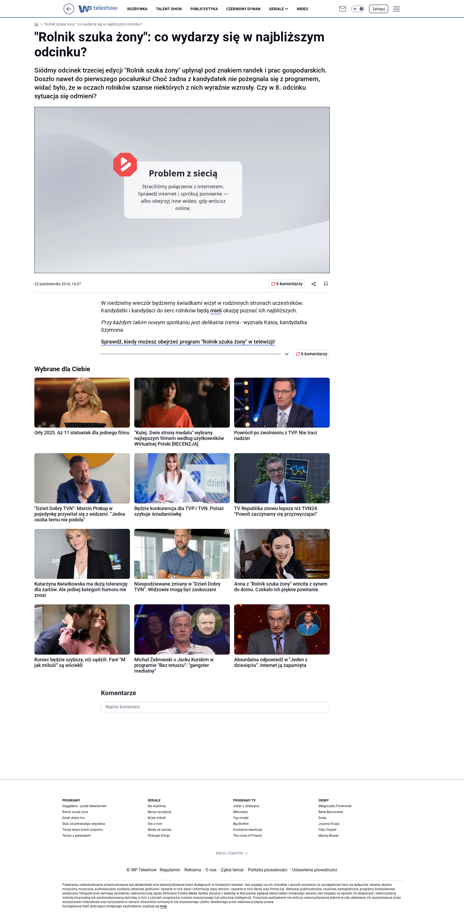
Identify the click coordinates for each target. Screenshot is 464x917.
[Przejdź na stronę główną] (68, 12)
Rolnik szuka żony (75, 812)
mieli (216, 310)
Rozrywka (137, 9)
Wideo (302, 9)
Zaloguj (378, 9)
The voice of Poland (247, 835)
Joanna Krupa (328, 824)
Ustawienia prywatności (313, 869)
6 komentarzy (289, 283)
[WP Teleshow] (102, 9)
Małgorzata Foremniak (334, 806)
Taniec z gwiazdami (76, 835)
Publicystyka (204, 9)
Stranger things (159, 835)
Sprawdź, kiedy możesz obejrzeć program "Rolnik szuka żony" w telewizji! (188, 341)
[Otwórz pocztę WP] (342, 9)
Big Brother (241, 824)
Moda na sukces (159, 830)
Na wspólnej (157, 806)
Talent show (169, 9)
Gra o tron (155, 824)
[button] (358, 9)
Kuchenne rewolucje (247, 830)
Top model (240, 818)
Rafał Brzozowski (330, 812)
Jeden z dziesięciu (246, 806)
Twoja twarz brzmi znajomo (82, 830)
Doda (322, 818)
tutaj (163, 906)
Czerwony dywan (243, 9)
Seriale (276, 9)
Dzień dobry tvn (73, 818)
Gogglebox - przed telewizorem (84, 806)
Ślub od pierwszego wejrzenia (83, 824)
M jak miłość (157, 818)
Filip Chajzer (327, 830)
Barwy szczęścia (159, 812)
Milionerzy (240, 812)
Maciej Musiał (328, 835)
